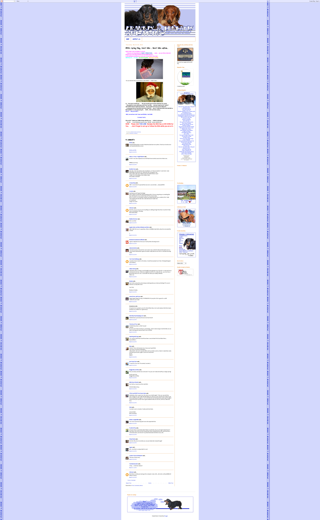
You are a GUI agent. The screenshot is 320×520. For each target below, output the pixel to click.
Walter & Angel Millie (134, 419)
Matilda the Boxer (133, 219)
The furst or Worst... (133, 133)
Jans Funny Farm (133, 361)
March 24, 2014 (132, 477)
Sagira (130, 447)
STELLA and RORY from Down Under (137, 393)
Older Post (170, 483)
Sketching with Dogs (134, 336)
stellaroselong (132, 268)
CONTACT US (136, 39)
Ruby (130, 346)
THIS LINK (142, 124)
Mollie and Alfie (132, 150)
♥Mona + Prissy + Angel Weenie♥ (136, 156)
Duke (130, 407)
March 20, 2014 (132, 152)
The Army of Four (133, 324)
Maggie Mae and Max (134, 369)
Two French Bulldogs (134, 259)
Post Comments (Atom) (137, 485)
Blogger (166, 516)
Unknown (131, 207)
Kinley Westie (132, 439)
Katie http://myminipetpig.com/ (136, 315)
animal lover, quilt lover (134, 296)
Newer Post (128, 483)
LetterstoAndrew (133, 248)
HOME (127, 39)
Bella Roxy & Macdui (134, 382)
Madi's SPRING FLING (147, 53)
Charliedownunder (133, 463)
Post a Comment (131, 480)
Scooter (131, 191)
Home (149, 483)
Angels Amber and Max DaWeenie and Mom (139, 227)
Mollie (130, 142)
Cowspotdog (132, 183)
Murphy (131, 281)
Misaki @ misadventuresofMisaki (136, 239)
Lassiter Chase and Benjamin (135, 455)
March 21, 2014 (132, 467)
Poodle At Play (132, 428)
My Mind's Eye (132, 169)
